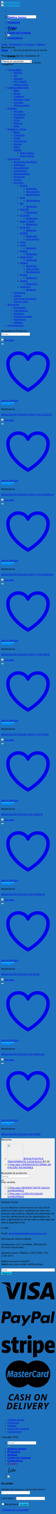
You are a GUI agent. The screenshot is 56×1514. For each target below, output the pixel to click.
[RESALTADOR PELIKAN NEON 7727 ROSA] (7, 660)
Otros (17, 120)
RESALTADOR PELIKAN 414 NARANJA (22, 1054)
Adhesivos (19, 165)
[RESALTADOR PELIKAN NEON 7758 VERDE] (7, 580)
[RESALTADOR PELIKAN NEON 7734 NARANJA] (7, 500)
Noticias (12, 27)
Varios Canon (21, 84)
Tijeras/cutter (21, 301)
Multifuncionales (23, 316)
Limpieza (18, 102)
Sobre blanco (27, 153)
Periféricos (20, 319)
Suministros (15, 44)
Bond (16, 132)
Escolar (18, 180)
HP (15, 75)
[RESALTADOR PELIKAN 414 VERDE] (7, 1060)
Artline (23, 185)
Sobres (17, 150)
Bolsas (17, 93)
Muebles (12, 108)
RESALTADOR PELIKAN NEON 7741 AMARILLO (27, 494)
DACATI (24, 209)
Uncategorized (15, 325)
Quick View (7, 403)
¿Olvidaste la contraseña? (15, 1510)
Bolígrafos (31, 188)
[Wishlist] (2, 343)
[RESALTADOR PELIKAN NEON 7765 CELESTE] (7, 340)
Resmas (18, 144)
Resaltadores (33, 194)
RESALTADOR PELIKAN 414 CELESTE (22, 814)
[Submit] (2, 1180)
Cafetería (19, 96)
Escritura (30, 44)
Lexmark (18, 78)
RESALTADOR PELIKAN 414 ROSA (20, 974)
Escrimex (25, 215)
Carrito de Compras (19, 32)
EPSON (18, 73)
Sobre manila (27, 156)
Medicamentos (22, 105)
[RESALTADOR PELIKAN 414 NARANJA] (7, 980)
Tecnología (13, 304)
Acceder (24, 1504)
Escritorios (19, 114)
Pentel (23, 275)
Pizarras (18, 123)
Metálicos (19, 117)
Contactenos (15, 38)
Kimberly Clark (22, 99)
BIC (22, 203)
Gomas (17, 295)
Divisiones (19, 177)
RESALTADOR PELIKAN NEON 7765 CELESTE (26, 414)
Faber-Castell (27, 221)
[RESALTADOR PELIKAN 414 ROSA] (7, 900)
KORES (24, 233)
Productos (13, 22)
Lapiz (23, 242)
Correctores (20, 171)
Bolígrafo (31, 230)
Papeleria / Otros (16, 129)
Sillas (16, 126)
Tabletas (18, 322)
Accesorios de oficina (25, 162)
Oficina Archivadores (25, 298)
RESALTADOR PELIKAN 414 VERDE (21, 1134)
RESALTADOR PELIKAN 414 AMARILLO (23, 894)
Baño (16, 90)
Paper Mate (26, 257)
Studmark (25, 287)
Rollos (17, 147)
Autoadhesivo (21, 168)
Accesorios (20, 307)
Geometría (19, 293)
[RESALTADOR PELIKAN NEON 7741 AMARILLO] (7, 420)
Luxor (23, 245)
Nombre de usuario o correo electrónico (24, 1489)
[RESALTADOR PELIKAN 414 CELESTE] (7, 740)
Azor (22, 197)
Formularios (20, 141)
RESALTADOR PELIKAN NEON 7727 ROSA (25, 734)
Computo (19, 313)
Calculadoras (21, 310)
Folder (17, 138)
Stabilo (24, 281)
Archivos (18, 111)
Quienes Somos (16, 17)
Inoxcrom (25, 227)
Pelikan (41, 44)
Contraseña (8, 1498)
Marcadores (32, 191)
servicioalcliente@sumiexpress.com (27, 1233)
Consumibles (14, 70)
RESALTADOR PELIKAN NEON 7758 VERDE (25, 654)
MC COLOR (20, 81)
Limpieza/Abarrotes (18, 87)
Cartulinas (19, 135)
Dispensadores (22, 174)
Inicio (4, 44)
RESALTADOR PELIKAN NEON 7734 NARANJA (27, 574)
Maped (24, 251)
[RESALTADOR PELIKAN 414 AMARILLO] (7, 820)
